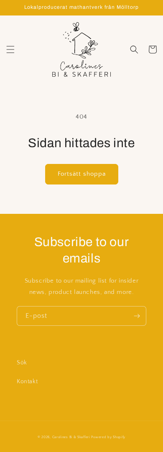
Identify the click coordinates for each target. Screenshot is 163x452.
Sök (22, 362)
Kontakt (27, 381)
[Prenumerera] (136, 316)
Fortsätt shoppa (82, 173)
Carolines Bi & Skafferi (71, 437)
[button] (10, 49)
